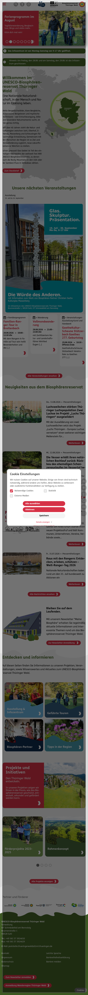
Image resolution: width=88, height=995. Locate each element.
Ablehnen (29, 510)
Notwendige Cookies (24, 491)
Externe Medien (22, 496)
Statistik (52, 491)
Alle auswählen (32, 504)
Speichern (44, 516)
